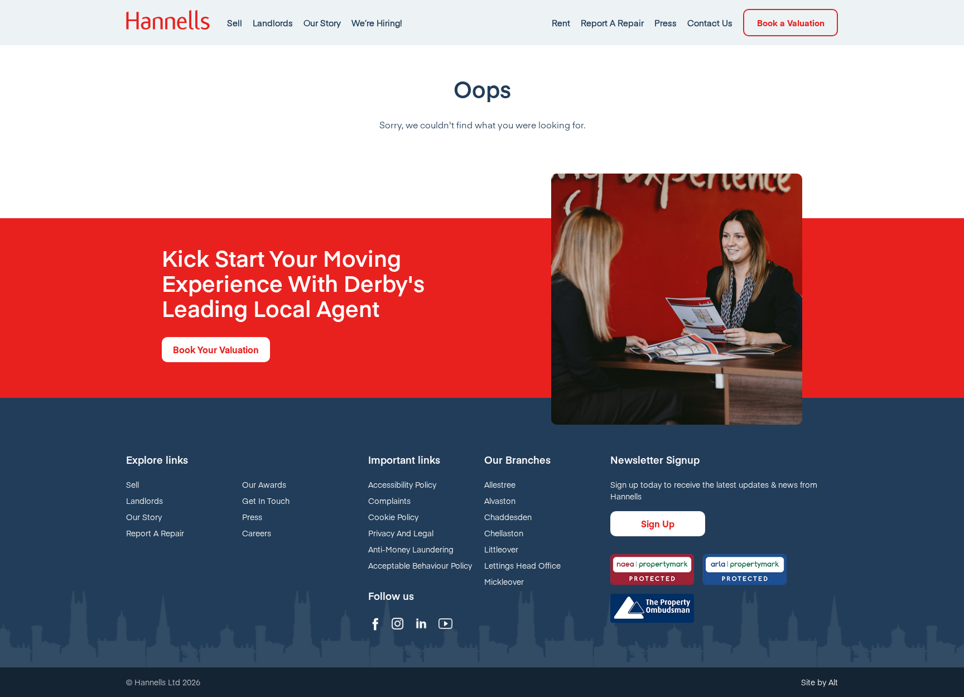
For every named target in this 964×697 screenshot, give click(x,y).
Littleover (501, 549)
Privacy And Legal (400, 533)
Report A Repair (612, 22)
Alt (833, 682)
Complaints (389, 500)
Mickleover (504, 581)
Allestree (499, 484)
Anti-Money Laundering (411, 549)
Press (665, 22)
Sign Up (657, 523)
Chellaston (503, 533)
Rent (561, 22)
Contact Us (709, 22)
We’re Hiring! (376, 22)
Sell (234, 22)
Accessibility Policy (402, 484)
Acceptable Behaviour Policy (420, 565)
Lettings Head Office (522, 565)
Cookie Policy (393, 516)
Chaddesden (508, 516)
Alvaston (499, 500)
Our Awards (264, 484)
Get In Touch (266, 500)
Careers (256, 533)
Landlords (273, 22)
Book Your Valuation (216, 349)
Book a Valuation (791, 22)
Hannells (168, 22)
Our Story (322, 22)
